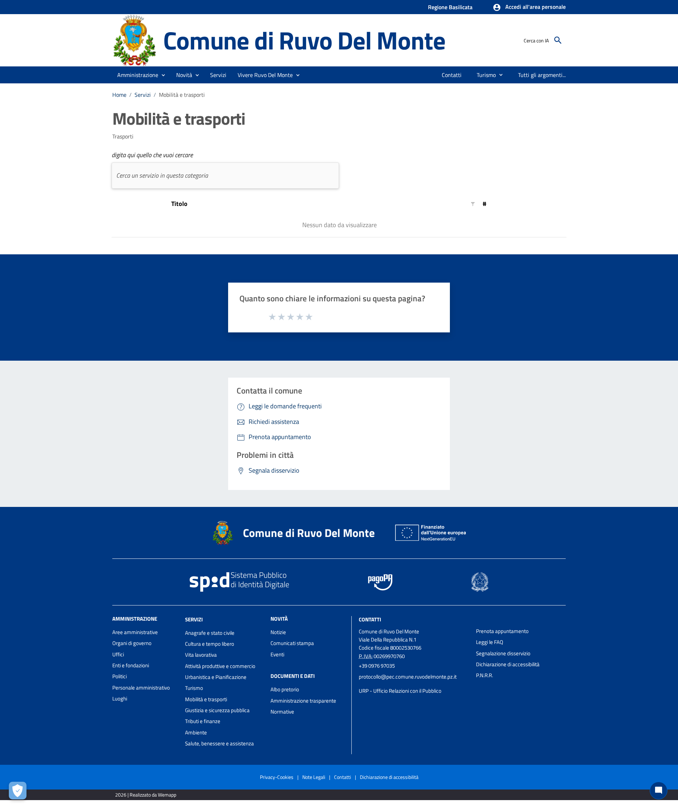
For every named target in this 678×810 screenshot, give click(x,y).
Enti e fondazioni (130, 665)
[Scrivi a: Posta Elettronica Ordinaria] (414, 683)
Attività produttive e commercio (220, 666)
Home (119, 94)
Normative (282, 712)
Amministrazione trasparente (303, 701)
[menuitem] (451, 75)
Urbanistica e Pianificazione (215, 677)
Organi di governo (131, 643)
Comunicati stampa (292, 643)
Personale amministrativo (141, 688)
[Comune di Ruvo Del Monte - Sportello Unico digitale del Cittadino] (134, 40)
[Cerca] (558, 40)
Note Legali (313, 777)
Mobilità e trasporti (206, 699)
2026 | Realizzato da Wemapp (145, 794)
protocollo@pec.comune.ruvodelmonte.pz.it (408, 677)
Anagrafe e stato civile (209, 633)
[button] (529, 7)
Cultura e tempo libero (209, 644)
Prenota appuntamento (502, 631)
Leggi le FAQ (489, 642)
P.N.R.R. (484, 675)
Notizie (278, 632)
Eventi (277, 654)
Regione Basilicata (450, 7)
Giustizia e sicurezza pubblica (217, 710)
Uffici (118, 654)
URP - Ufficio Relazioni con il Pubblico (400, 691)
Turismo (194, 688)
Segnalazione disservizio (503, 653)
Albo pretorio (284, 689)
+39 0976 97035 (377, 666)
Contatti (370, 619)
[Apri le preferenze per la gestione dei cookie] (17, 790)
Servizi (143, 94)
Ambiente (196, 732)
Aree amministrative (135, 632)
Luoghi (119, 698)
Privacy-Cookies (276, 777)
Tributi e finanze (202, 721)
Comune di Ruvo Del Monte (304, 40)
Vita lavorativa (201, 655)
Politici (119, 676)
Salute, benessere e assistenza (219, 743)
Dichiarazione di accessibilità (508, 664)
